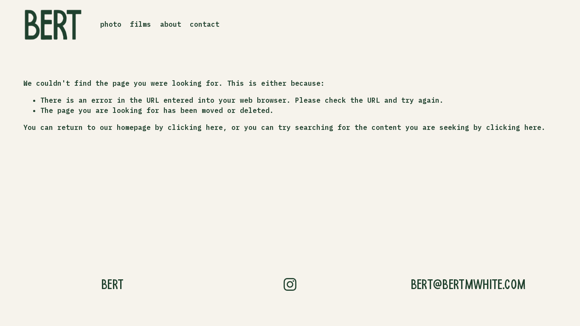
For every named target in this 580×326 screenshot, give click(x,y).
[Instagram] (290, 284)
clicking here (195, 127)
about (170, 24)
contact (205, 24)
